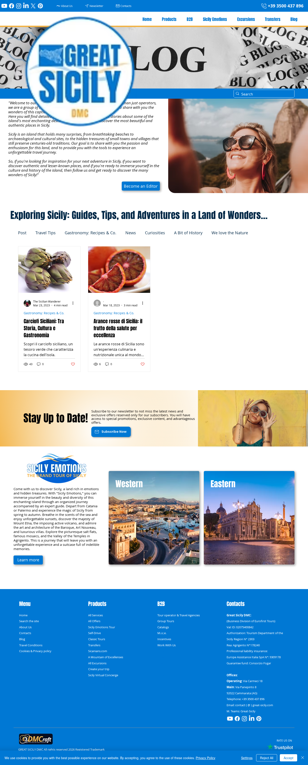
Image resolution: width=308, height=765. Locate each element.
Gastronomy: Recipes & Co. (90, 232)
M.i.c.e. (161, 633)
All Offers (94, 621)
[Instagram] (18, 5)
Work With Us (166, 645)
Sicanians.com (97, 651)
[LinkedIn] (26, 5)
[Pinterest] (40, 5)
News (130, 232)
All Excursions (97, 663)
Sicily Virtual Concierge (103, 675)
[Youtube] (4, 5)
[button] (95, 6)
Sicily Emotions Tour (101, 627)
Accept (288, 758)
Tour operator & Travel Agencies (178, 615)
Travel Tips (45, 232)
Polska (161, 651)
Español (162, 669)
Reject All (266, 758)
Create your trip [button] (98, 669)
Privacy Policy (205, 758)
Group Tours (165, 621)
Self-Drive (94, 633)
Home (23, 615)
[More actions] (74, 303)
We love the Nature (229, 232)
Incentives (164, 639)
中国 (160, 663)
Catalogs (163, 627)
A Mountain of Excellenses (105, 657)
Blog (22, 639)
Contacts (25, 633)
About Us (25, 627)
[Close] (302, 757)
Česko (161, 657)
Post (22, 232)
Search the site (29, 621)
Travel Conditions (30, 645)
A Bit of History (188, 232)
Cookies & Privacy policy (35, 651)
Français (162, 675)
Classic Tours (96, 639)
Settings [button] (247, 758)
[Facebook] (11, 5)
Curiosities (155, 232)
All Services (95, 615)
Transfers (94, 645)
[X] (33, 5)
